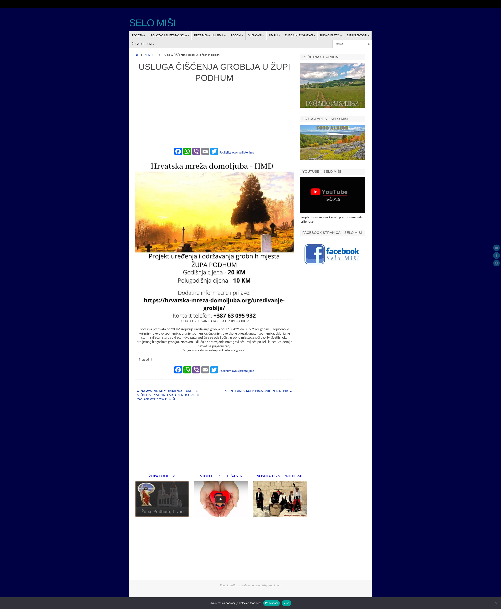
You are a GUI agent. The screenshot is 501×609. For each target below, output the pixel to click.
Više (286, 603)
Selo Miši (152, 23)
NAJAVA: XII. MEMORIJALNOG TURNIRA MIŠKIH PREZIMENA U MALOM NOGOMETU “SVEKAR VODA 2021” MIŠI (168, 395)
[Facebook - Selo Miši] (496, 255)
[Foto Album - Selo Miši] (496, 263)
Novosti (150, 55)
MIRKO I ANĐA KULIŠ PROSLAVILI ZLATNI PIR (257, 391)
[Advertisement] (214, 117)
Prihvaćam (271, 603)
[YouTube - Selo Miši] (496, 248)
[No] (496, 603)
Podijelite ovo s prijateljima (236, 152)
